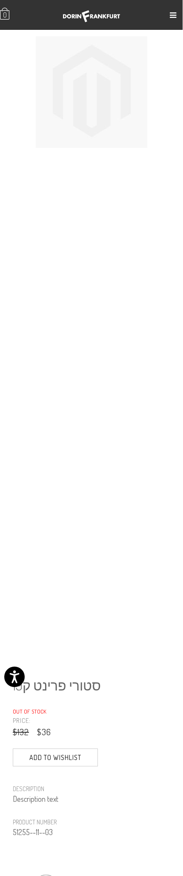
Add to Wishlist (55, 757)
